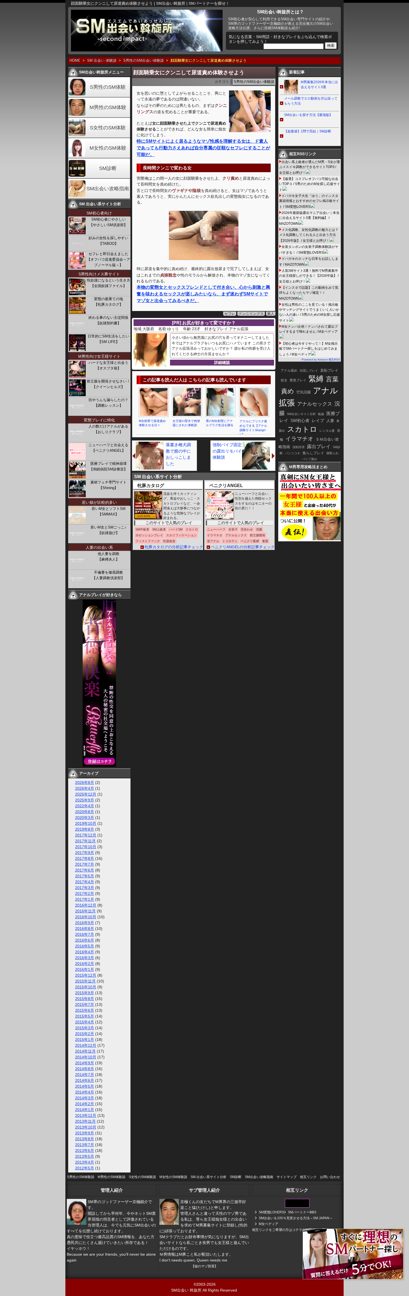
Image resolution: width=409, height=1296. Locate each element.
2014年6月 (84, 1080)
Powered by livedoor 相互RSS (321, 359)
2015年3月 (84, 1028)
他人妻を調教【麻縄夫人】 (108, 556)
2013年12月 (85, 1115)
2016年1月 (84, 969)
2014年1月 (84, 1109)
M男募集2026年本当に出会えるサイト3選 (319, 84)
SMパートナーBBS (302, 1212)
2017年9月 (84, 852)
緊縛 (316, 379)
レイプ (318, 420)
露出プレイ (319, 446)
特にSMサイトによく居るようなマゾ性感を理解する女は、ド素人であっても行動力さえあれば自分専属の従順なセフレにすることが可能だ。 (203, 148)
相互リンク (308, 1177)
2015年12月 (85, 975)
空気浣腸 (303, 392)
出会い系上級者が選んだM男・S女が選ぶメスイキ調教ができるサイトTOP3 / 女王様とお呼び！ (309, 167)
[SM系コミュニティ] (99, 765)
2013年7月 (84, 1144)
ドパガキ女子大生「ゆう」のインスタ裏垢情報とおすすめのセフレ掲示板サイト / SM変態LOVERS (309, 201)
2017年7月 (84, 864)
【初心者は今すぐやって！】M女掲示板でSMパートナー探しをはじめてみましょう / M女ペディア (308, 349)
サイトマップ (287, 1177)
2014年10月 (85, 1057)
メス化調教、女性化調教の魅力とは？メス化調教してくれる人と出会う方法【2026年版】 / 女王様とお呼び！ (308, 235)
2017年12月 (85, 835)
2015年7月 (84, 1004)
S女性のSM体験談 (142, 1177)
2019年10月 (85, 823)
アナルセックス (314, 404)
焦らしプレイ (313, 453)
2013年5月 (84, 1156)
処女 (284, 380)
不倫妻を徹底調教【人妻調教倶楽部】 (108, 575)
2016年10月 (85, 917)
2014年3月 (84, 1098)
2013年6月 (84, 1150)
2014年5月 (84, 1086)
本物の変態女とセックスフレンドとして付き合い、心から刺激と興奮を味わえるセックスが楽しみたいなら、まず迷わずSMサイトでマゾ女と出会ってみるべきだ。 (203, 294)
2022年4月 (84, 806)
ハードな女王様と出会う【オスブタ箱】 (108, 365)
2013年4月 (84, 1162)
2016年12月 (85, 905)
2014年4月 (84, 1092)
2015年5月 (84, 1016)
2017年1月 (84, 899)
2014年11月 (85, 1051)
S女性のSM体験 (108, 127)
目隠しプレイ (309, 370)
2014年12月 (85, 1045)
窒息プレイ (298, 380)
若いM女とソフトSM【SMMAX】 (108, 511)
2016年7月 (84, 934)
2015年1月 (84, 1039)
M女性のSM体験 (108, 148)
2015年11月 (85, 981)
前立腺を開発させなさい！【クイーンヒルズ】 (108, 384)
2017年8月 (84, 858)
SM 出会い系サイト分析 (208, 1177)
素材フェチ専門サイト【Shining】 (108, 485)
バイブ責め (309, 459)
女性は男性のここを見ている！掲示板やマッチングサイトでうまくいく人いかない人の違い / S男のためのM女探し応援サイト (309, 312)
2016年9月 (84, 922)
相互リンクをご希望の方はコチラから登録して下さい (292, 1230)
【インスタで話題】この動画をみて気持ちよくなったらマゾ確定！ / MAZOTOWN (308, 293)
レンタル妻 (327, 430)
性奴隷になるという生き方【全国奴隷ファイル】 (108, 283)
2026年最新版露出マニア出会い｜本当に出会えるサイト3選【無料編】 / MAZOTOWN (309, 218)
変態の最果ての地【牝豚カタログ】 (108, 302)
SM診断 (108, 168)
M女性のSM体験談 (173, 1177)
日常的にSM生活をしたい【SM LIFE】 (108, 339)
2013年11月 (85, 1121)
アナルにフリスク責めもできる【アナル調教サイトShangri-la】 (253, 427)
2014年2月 (84, 1104)
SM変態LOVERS (271, 1212)
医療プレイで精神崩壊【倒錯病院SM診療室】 (108, 466)
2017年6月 (84, 870)
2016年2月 (84, 963)
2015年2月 (84, 1033)
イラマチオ (299, 439)
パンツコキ (292, 453)
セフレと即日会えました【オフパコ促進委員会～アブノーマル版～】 (108, 259)
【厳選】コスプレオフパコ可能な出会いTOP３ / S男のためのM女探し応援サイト (309, 184)
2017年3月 (84, 887)
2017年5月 (84, 876)
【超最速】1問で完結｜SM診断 (307, 131)
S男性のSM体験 (108, 87)
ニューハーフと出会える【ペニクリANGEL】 (108, 448)
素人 (270, 314)
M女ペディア (268, 1224)
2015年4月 (84, 1022)
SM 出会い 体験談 (102, 61)
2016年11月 (85, 911)
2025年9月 (84, 800)
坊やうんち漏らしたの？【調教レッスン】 (108, 403)
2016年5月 (84, 946)
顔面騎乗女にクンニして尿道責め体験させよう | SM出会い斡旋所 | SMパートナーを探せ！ (150, 3)
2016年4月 (84, 952)
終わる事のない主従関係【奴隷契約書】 (108, 320)
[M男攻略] (310, 540)
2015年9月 (84, 993)
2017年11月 (85, 841)
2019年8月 (84, 829)
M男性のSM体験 (108, 107)
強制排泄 (298, 447)
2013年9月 (84, 1133)
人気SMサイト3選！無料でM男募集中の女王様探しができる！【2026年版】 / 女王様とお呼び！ (309, 276)
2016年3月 (84, 958)
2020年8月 (84, 811)
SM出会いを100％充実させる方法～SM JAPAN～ (296, 1218)
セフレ (229, 314)
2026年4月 (84, 788)
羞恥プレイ (329, 370)
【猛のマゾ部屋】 (204, 1266)
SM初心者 (299, 420)
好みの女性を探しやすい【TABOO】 (108, 241)
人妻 (330, 420)
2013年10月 (85, 1127)
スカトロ (302, 429)
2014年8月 (84, 1069)
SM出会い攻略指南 (108, 188)
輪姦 (321, 414)
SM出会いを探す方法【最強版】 (308, 115)
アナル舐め (289, 370)
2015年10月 (85, 987)
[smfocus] (297, 1206)
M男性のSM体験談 (111, 1177)
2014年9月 (84, 1063)
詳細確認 (222, 362)
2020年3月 (84, 817)
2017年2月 (84, 893)
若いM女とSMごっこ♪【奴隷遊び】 (108, 530)
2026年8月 (84, 782)
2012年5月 (84, 1168)
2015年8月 (84, 998)
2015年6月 (84, 1010)
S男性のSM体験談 (80, 1177)
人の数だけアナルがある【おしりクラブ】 (108, 429)
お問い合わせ (330, 1177)
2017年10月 (85, 847)
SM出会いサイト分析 (301, 414)
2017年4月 (84, 882)
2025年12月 (85, 794)
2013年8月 (84, 1139)
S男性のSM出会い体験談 (143, 61)
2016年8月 (84, 928)
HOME (75, 61)
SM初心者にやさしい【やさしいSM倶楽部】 (108, 222)
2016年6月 (84, 940)
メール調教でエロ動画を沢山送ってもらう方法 (310, 101)
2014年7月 (84, 1074)
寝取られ (332, 453)
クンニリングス (251, 314)
